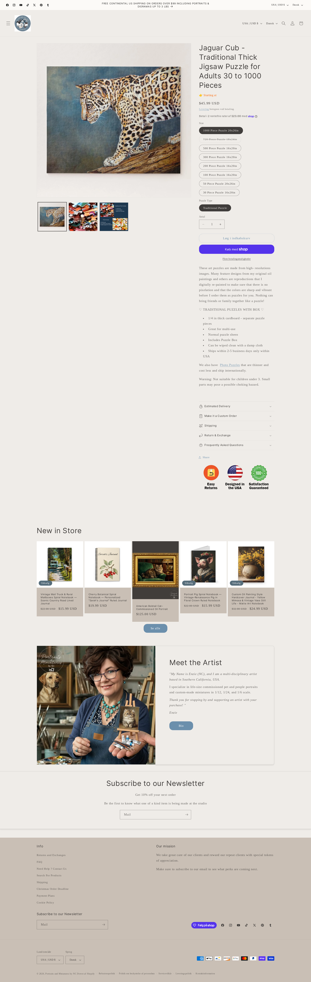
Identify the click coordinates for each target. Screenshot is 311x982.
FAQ (39, 861)
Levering (204, 109)
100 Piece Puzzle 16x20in (220, 174)
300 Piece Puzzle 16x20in (220, 157)
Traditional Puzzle (215, 207)
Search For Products (49, 875)
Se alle (156, 628)
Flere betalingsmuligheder (237, 258)
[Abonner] (186, 814)
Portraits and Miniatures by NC (60, 973)
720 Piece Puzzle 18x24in (222, 140)
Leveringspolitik (184, 973)
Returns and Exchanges (51, 855)
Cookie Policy (45, 902)
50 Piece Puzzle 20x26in (219, 183)
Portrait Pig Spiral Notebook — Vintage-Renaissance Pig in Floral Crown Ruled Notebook (203, 597)
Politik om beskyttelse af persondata (137, 973)
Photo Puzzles (230, 365)
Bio (181, 725)
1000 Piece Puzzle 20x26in (221, 130)
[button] (8, 23)
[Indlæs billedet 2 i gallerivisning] (83, 216)
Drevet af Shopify (86, 973)
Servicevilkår (165, 973)
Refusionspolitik (107, 973)
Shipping (42, 882)
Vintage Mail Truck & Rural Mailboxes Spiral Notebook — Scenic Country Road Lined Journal (59, 599)
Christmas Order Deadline (53, 888)
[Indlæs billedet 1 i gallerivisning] (52, 216)
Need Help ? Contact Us (52, 868)
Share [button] (206, 457)
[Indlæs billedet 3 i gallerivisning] (114, 216)
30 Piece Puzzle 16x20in (219, 192)
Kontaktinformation (205, 973)
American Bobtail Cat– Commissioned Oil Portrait (152, 607)
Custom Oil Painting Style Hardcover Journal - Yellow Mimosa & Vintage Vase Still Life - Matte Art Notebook (249, 599)
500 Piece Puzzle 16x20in (220, 148)
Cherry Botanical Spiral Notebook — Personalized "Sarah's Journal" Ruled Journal (108, 597)
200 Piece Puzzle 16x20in (220, 166)
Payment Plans (46, 895)
